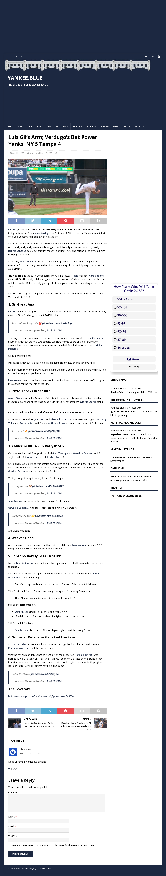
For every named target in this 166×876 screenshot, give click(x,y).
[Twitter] (146, 56)
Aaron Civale (15, 398)
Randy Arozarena (18, 648)
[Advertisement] (83, 27)
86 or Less (124, 347)
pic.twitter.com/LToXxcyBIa (45, 673)
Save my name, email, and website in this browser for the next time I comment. (53, 845)
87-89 (121, 339)
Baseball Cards (109, 126)
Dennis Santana (17, 250)
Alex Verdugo (42, 233)
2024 (39, 126)
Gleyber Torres (54, 457)
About (138, 126)
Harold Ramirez (84, 654)
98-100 (122, 315)
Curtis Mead (22, 611)
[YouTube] (159, 56)
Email (11, 826)
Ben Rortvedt (22, 630)
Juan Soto (39, 419)
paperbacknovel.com (122, 434)
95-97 (121, 323)
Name (11, 816)
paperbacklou (36, 153)
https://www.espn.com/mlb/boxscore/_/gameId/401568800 (41, 696)
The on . (126, 495)
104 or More (125, 299)
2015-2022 (61, 126)
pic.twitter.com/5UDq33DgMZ (44, 430)
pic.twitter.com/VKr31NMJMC (47, 486)
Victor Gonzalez (29, 261)
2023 (48, 126)
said (76, 275)
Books (126, 126)
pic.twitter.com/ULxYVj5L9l (49, 515)
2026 (20, 126)
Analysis (91, 126)
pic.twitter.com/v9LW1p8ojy (57, 323)
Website (12, 835)
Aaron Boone (96, 275)
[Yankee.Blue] (77, 69)
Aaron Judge (27, 422)
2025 (29, 126)
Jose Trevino (15, 500)
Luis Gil (12, 229)
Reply (14, 769)
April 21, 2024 (18, 153)
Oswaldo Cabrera (83, 453)
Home (10, 126)
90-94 (121, 331)
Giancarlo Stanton (61, 419)
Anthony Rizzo (56, 422)
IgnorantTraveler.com (123, 411)
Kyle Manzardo (87, 401)
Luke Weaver (15, 380)
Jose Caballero (95, 338)
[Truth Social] (152, 56)
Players (77, 126)
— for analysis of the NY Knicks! (133, 392)
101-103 (122, 307)
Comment (13, 792)
